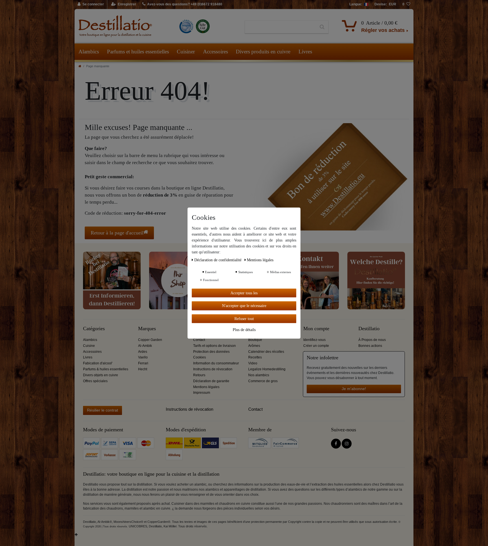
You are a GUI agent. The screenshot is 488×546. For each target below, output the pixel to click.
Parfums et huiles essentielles (138, 52)
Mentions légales (206, 387)
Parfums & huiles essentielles (105, 369)
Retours (199, 375)
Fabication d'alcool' (97, 363)
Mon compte (316, 328)
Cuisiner (186, 52)
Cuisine (89, 346)
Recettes (255, 357)
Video (252, 363)
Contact (199, 340)
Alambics (89, 52)
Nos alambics (258, 375)
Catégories (94, 328)
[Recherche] (322, 27)
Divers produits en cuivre (263, 52)
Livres (305, 52)
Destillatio (369, 328)
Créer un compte (316, 346)
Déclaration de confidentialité (218, 260)
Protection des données (211, 352)
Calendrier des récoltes (266, 352)
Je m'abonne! (354, 388)
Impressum (201, 393)
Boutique (255, 340)
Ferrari (143, 363)
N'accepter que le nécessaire (244, 306)
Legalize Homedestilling (267, 369)
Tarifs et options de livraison (214, 346)
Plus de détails (244, 330)
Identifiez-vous (314, 340)
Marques (147, 328)
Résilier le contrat (102, 410)
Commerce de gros (263, 381)
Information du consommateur (216, 363)
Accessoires (215, 52)
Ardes (142, 352)
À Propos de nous (372, 340)
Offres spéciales (95, 381)
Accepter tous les (244, 293)
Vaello (143, 357)
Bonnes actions (370, 346)
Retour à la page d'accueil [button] (117, 233)
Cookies (199, 357)
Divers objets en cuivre (100, 375)
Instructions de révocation (212, 369)
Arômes (254, 346)
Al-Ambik (145, 346)
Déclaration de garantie (211, 381)
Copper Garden (150, 340)
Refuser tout (244, 318)
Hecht (142, 369)
